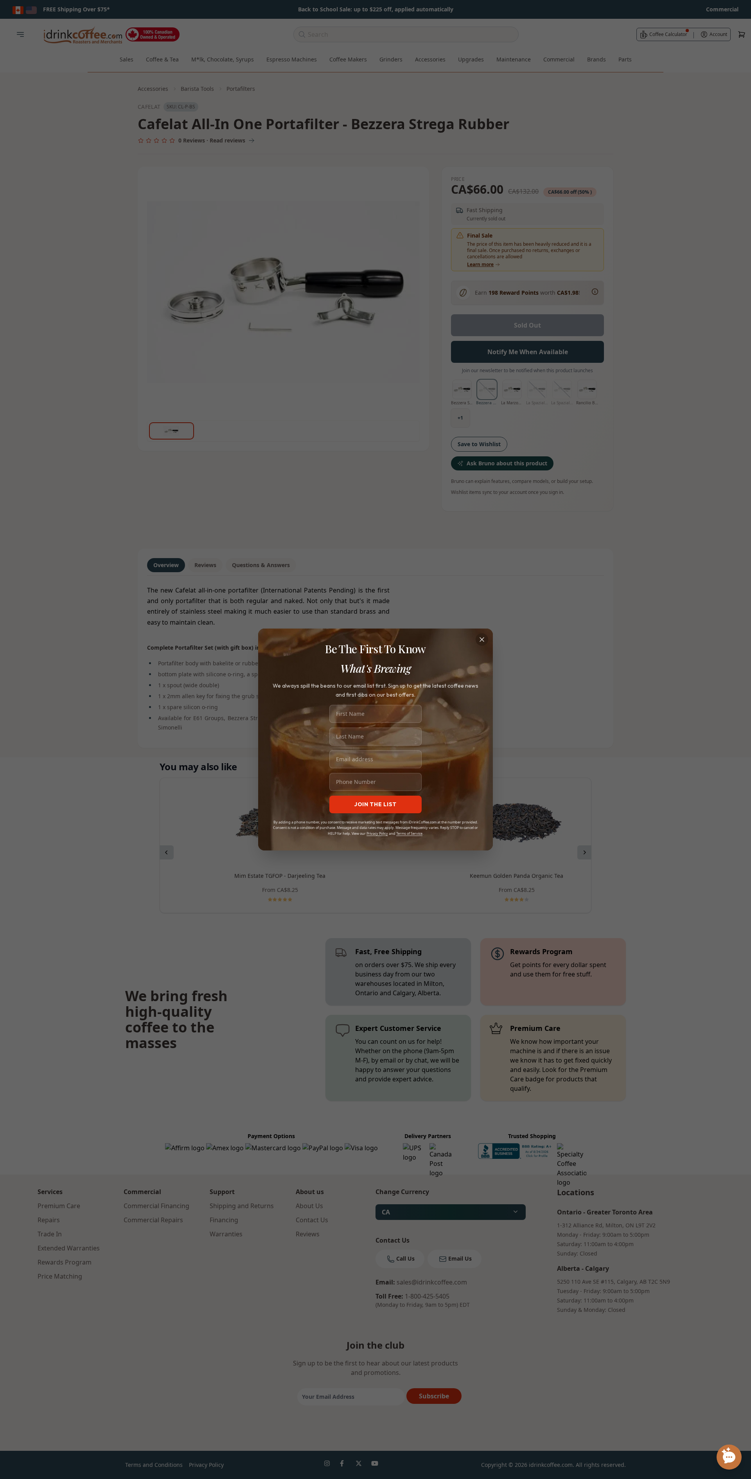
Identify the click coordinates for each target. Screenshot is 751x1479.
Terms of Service (409, 833)
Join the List (375, 804)
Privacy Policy (377, 833)
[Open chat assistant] (729, 1457)
